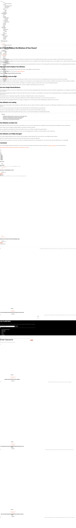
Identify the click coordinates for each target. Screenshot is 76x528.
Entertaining (4, 16)
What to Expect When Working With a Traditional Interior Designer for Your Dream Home (12, 514)
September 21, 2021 (4, 172)
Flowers (4, 32)
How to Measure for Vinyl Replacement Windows (11, 119)
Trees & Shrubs (5, 33)
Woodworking (4, 12)
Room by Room (6, 49)
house (2, 163)
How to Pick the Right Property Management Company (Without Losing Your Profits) (12, 312)
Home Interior (6, 18)
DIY (12, 377)
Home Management (5, 20)
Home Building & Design (6, 17)
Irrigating (6, 31)
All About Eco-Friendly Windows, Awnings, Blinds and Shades (13, 117)
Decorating (4, 4)
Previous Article (2, 165)
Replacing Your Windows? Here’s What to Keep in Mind (12, 118)
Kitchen (4, 26)
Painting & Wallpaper (7, 6)
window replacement (20, 71)
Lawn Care (4, 28)
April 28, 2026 (13, 516)
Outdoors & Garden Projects (8, 3)
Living (4, 15)
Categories (3, 34)
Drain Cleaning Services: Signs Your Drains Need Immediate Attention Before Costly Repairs (12, 446)
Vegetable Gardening (5, 29)
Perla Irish (3, 50)
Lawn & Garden (4, 27)
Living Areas (4, 65)
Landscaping (4, 30)
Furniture (4, 50)
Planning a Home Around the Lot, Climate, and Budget (12, 379)
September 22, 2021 (4, 241)
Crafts (4, 2)
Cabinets (6, 51)
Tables (5, 52)
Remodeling (4, 64)
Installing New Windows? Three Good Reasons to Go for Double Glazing (15, 116)
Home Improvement (4, 13)
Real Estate (4, 14)
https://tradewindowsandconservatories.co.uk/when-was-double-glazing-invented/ (14, 147)
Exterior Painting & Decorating (8, 5)
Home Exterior (6, 19)
